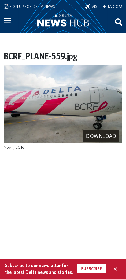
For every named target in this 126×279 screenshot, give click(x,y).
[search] (118, 22)
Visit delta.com (106, 6)
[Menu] (7, 20)
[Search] (118, 22)
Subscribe (91, 268)
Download (101, 136)
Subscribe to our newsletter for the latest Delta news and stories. (39, 269)
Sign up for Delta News (32, 6)
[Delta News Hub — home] (63, 28)
